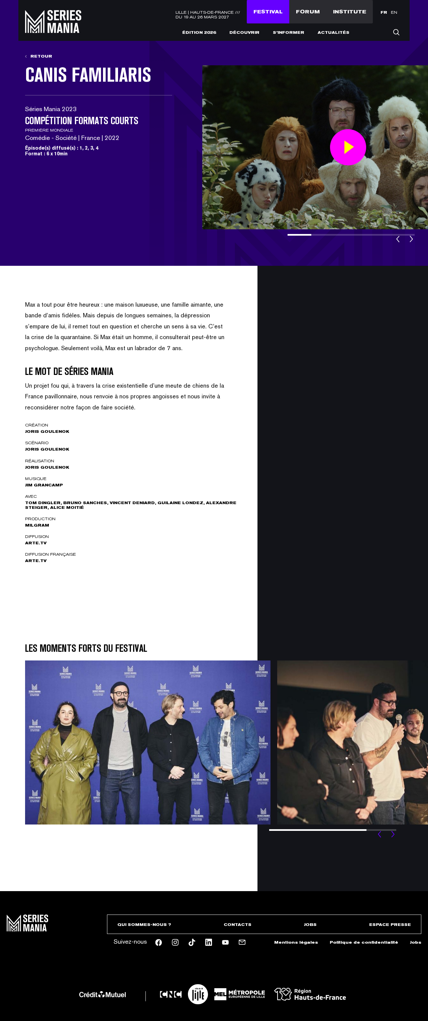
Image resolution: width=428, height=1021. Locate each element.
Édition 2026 (199, 32)
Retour (40, 56)
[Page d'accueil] (53, 29)
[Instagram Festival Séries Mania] (175, 942)
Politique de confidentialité (364, 942)
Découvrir (244, 32)
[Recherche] (396, 32)
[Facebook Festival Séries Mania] (158, 942)
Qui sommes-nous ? (144, 924)
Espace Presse (390, 924)
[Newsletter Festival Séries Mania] (242, 942)
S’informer (288, 32)
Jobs (310, 924)
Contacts (237, 924)
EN (394, 12)
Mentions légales (296, 942)
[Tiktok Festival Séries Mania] (192, 942)
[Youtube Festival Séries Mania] (225, 942)
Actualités (333, 32)
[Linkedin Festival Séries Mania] (208, 942)
